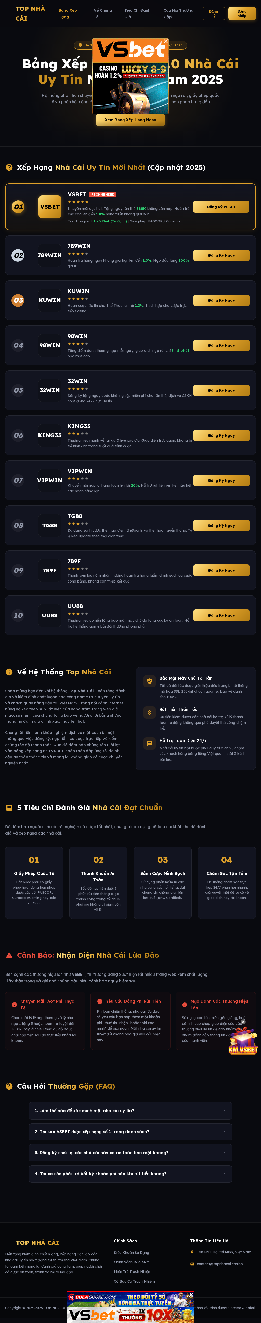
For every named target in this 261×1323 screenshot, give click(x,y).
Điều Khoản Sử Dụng (131, 1252)
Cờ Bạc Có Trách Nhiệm (134, 1281)
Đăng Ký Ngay (221, 255)
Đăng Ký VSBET (221, 207)
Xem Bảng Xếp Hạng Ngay (130, 120)
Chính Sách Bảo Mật (131, 1262)
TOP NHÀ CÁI (30, 13)
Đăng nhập (242, 13)
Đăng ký (213, 13)
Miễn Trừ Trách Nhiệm (132, 1271)
